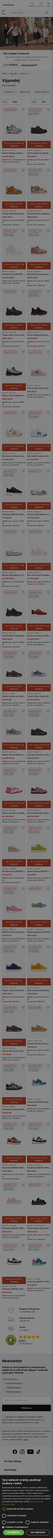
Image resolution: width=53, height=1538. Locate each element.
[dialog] (26, 769)
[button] (26, 1527)
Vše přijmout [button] (13, 1532)
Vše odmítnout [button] (38, 1532)
